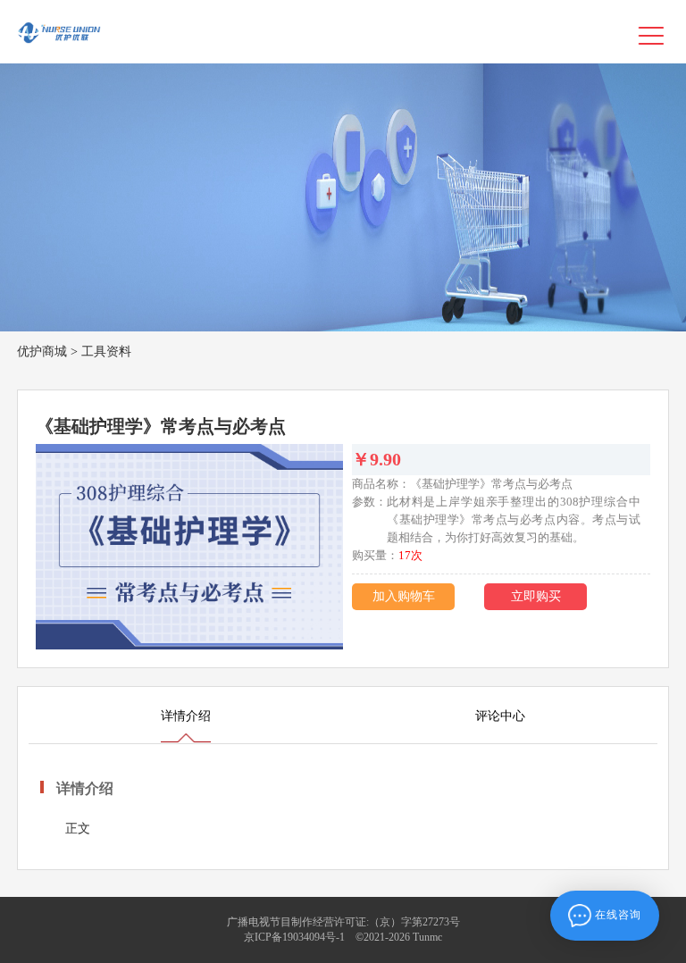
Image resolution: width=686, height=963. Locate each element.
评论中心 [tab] (500, 716)
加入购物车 (403, 596)
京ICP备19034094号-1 (294, 937)
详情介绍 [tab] (186, 716)
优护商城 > (47, 351)
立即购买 (536, 596)
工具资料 (106, 351)
